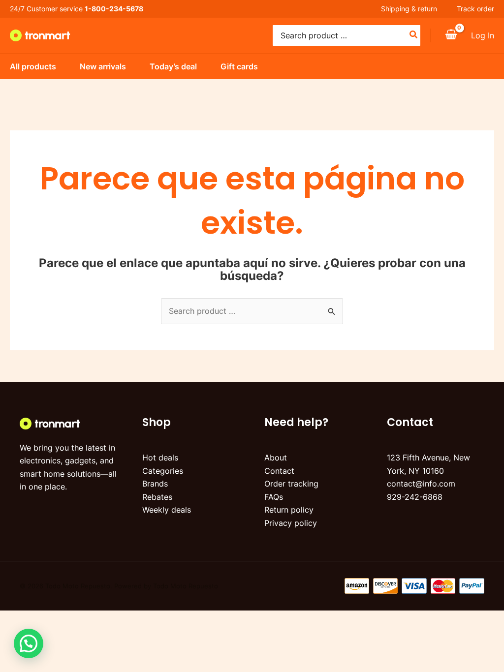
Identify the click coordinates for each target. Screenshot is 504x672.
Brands (155, 484)
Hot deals (160, 457)
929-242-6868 (414, 497)
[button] (28, 643)
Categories (162, 471)
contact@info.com (421, 484)
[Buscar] (414, 35)
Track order (475, 8)
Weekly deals (166, 510)
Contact (279, 471)
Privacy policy (290, 523)
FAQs (273, 497)
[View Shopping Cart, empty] (451, 35)
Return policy (289, 510)
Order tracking (291, 484)
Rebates (157, 497)
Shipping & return (409, 8)
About (275, 457)
